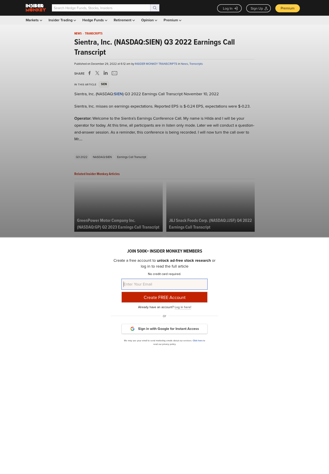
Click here (198, 340)
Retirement (123, 20)
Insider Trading (61, 20)
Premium (288, 8)
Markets (33, 20)
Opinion (148, 20)
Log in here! (183, 307)
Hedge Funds (93, 20)
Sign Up (257, 8)
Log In (228, 8)
